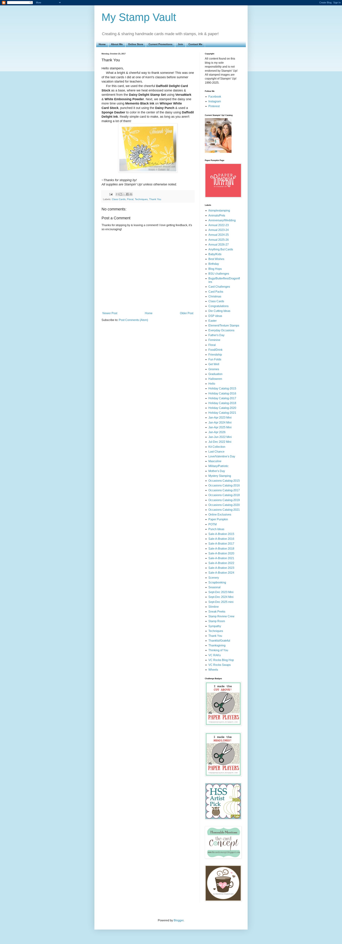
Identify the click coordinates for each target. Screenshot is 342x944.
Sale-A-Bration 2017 (221, 543)
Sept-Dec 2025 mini (221, 601)
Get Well (213, 364)
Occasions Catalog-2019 (224, 500)
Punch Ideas (216, 529)
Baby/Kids (214, 254)
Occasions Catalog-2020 (224, 504)
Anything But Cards (220, 249)
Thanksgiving (217, 645)
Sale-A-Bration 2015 (221, 533)
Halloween (215, 378)
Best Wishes (216, 259)
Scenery (213, 577)
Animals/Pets (216, 215)
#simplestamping (219, 210)
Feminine (214, 339)
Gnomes (213, 369)
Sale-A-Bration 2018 (221, 548)
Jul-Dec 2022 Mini (219, 441)
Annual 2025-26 (218, 239)
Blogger (178, 920)
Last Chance (216, 451)
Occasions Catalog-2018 (224, 495)
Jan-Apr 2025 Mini (220, 427)
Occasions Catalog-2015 (224, 480)
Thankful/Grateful (219, 640)
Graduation (215, 374)
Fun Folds (214, 359)
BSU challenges (218, 273)
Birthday (213, 263)
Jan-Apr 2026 (217, 432)
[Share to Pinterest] (131, 194)
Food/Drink (215, 349)
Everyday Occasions (221, 330)
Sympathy (214, 626)
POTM (212, 524)
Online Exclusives (219, 514)
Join (180, 44)
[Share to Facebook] (127, 194)
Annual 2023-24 (218, 229)
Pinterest (214, 106)
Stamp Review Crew (221, 616)
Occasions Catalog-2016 (224, 485)
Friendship (215, 354)
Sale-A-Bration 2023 (221, 567)
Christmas (214, 296)
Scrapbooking (217, 582)
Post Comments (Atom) (133, 320)
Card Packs (215, 291)
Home (102, 44)
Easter (212, 320)
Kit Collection (216, 446)
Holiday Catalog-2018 (222, 403)
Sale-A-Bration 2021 (221, 558)
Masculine (214, 461)
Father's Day (216, 335)
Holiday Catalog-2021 (222, 412)
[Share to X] (124, 194)
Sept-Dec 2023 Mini (221, 592)
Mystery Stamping (219, 475)
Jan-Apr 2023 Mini (220, 417)
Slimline (213, 606)
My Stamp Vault (139, 17)
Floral (130, 199)
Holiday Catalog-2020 (222, 407)
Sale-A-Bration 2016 (221, 538)
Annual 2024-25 (218, 234)
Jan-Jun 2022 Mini (220, 436)
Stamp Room (216, 621)
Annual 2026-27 (218, 244)
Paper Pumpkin (218, 519)
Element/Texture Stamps (223, 325)
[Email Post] (110, 194)
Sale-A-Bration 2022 (221, 563)
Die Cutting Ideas (219, 310)
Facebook (214, 96)
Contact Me (195, 44)
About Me (117, 44)
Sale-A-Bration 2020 (221, 553)
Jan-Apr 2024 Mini (220, 422)
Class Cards (119, 199)
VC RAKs (214, 655)
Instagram (214, 101)
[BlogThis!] (121, 194)
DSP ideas (215, 315)
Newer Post (109, 313)
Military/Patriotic (218, 466)
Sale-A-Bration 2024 (221, 572)
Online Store (135, 44)
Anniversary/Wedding (222, 220)
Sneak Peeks (216, 611)
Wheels (213, 669)
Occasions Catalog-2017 (224, 490)
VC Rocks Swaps (219, 664)
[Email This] (117, 194)
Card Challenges (219, 286)
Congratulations (218, 306)
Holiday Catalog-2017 (222, 398)
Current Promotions (160, 44)
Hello (211, 383)
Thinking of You (218, 650)
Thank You (155, 199)
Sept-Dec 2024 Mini (221, 596)
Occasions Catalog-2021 (224, 509)
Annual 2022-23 (218, 225)
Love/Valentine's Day (221, 456)
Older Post (186, 313)
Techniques (141, 199)
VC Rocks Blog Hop (221, 660)
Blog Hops (215, 268)
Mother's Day (216, 471)
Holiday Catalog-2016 (222, 393)
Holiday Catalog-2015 (222, 388)
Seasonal (214, 587)
